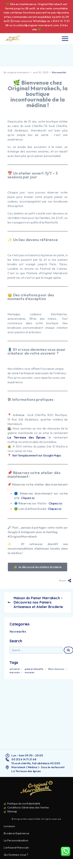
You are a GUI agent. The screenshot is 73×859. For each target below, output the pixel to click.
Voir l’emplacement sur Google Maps (36, 455)
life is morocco (56, 669)
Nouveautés (59, 72)
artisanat (15, 669)
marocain (15, 672)
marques (29, 672)
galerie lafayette (34, 669)
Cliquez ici (28, 498)
